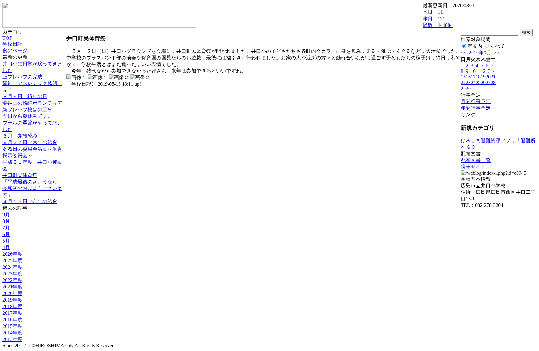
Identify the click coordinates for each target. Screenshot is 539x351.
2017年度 (12, 313)
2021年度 (12, 286)
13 (488, 71)
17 (473, 76)
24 (473, 82)
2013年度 (12, 339)
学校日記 (12, 44)
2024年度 (12, 267)
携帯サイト (473, 166)
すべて (497, 46)
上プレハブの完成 (22, 76)
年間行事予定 (476, 108)
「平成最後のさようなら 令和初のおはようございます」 (32, 188)
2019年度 (12, 300)
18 (478, 76)
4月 (6, 247)
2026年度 (12, 254)
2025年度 (12, 260)
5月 (6, 240)
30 (468, 88)
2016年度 (12, 319)
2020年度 (12, 293)
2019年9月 (480, 52)
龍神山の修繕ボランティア (32, 103)
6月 (6, 234)
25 (478, 82)
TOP (7, 38)
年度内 (474, 46)
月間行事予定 (476, 101)
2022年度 (12, 280)
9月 (6, 214)
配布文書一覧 (476, 160)
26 (483, 82)
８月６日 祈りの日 (24, 96)
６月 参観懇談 (19, 135)
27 (488, 82)
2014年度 (12, 332)
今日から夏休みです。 (27, 116)
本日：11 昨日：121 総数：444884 (438, 18)
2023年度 (12, 273)
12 (483, 71)
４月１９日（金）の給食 (29, 201)
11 (478, 71)
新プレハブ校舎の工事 (27, 109)
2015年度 (12, 326)
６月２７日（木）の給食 (29, 142)
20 (488, 76)
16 (468, 76)
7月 (6, 227)
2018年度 (12, 306)
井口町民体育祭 (19, 175)
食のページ (14, 50)
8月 (6, 221)
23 (468, 82)
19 (483, 76)
